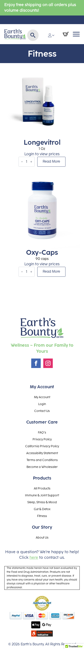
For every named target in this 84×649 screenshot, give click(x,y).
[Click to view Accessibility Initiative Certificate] (42, 633)
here (34, 557)
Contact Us (42, 411)
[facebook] (36, 363)
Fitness (42, 516)
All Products (42, 488)
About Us (42, 537)
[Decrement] (22, 162)
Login (42, 404)
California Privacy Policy (42, 446)
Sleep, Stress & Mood (42, 502)
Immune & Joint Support (42, 495)
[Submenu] (54, 35)
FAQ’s (42, 432)
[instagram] (48, 363)
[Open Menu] (76, 34)
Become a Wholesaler (42, 467)
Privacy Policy (42, 439)
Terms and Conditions (42, 460)
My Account (42, 397)
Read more (51, 162)
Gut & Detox (42, 509)
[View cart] (66, 34)
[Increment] (31, 162)
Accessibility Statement (42, 453)
